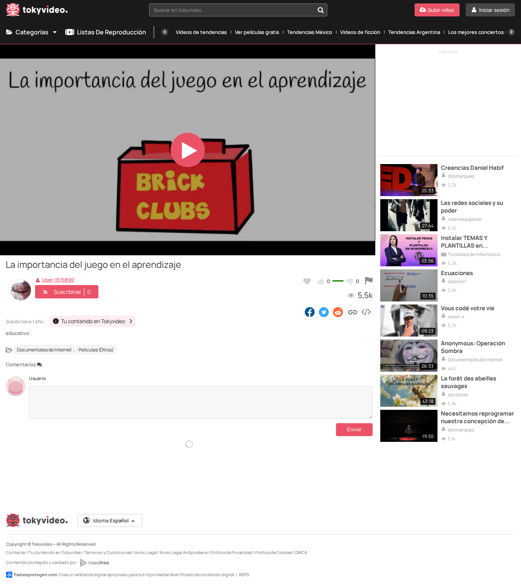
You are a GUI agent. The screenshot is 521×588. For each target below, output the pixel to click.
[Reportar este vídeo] (369, 281)
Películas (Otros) (96, 349)
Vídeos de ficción (360, 32)
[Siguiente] (511, 32)
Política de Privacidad (231, 552)
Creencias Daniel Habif (472, 168)
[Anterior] (164, 32)
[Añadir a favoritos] (307, 281)
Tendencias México (309, 32)
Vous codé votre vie (467, 308)
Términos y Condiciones (108, 552)
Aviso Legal (146, 552)
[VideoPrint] (94, 563)
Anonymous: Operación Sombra (473, 347)
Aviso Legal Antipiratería (183, 552)
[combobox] (238, 9)
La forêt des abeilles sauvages (468, 382)
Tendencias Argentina (414, 32)
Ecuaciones (457, 273)
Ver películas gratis (257, 32)
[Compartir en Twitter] (324, 312)
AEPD (244, 574)
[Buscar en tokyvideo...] (320, 9)
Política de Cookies (274, 552)
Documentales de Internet (44, 349)
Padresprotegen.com (35, 574)
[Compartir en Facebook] (310, 312)
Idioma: (111, 520)
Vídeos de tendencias (201, 32)
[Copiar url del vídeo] (352, 312)
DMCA (301, 552)
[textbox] (232, 10)
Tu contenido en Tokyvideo (55, 552)
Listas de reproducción (111, 32)
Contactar (16, 552)
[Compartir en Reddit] (338, 312)
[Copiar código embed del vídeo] (365, 312)
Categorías (32, 32)
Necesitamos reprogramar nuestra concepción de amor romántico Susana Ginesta (477, 417)
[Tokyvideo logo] (37, 11)
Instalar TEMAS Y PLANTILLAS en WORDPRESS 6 (464, 242)
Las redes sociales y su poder (472, 206)
